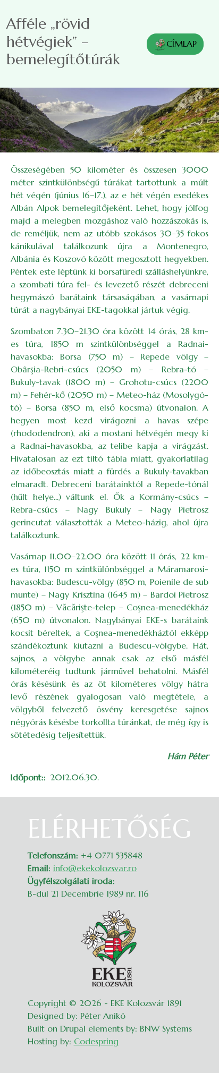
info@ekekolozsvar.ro (95, 868)
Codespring (96, 1041)
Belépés (198, 820)
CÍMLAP (181, 43)
